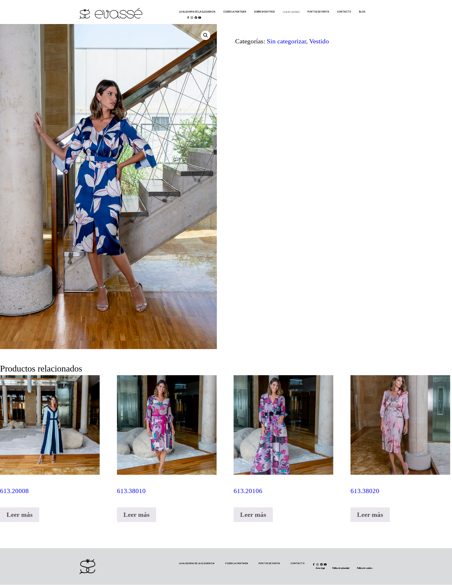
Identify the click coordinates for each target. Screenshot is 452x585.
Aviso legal (320, 568)
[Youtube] (200, 17)
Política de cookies (364, 568)
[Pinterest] (196, 17)
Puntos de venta (318, 12)
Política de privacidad (340, 568)
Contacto (344, 12)
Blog (362, 12)
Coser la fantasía (234, 12)
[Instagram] (192, 17)
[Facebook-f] (188, 17)
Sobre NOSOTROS (264, 12)
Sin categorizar (286, 41)
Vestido (319, 41)
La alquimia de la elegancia (197, 12)
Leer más (20, 514)
